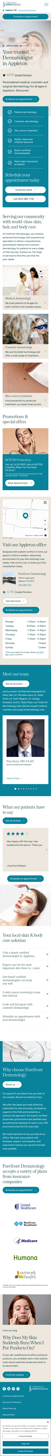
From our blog (10, 1330)
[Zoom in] (45, 520)
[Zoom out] (45, 524)
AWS (36, 535)
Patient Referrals (9, 1408)
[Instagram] (13, 1388)
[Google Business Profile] (18, 1388)
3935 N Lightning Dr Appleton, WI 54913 (26, 579)
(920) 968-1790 (24, 585)
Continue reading (14, 1374)
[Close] (48, 1422)
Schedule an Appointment (13, 1396)
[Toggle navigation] (46, 4)
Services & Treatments (12, 1402)
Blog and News (9, 1415)
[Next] (45, 850)
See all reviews (13, 820)
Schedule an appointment (25, 16)
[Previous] (6, 850)
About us (10, 1084)
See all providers (14, 683)
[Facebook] (4, 1388)
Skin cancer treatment (26, 130)
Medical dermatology (25, 112)
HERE (41, 535)
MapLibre (28, 535)
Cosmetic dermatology (26, 121)
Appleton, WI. (11, 10)
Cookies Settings (25, 1436)
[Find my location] (45, 529)
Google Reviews (23, 75)
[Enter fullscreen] (45, 502)
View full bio (13, 778)
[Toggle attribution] (45, 535)
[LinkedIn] (8, 1388)
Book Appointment (18, 483)
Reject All (25, 1444)
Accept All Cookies (25, 1451)
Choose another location (27, 10)
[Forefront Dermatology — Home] (12, 4)
